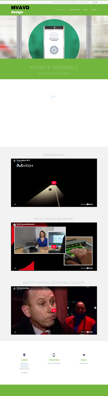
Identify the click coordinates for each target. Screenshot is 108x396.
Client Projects (60, 10)
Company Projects (74, 10)
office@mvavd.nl (84, 2)
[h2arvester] (96, 2)
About (86, 10)
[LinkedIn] (94, 2)
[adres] (24, 363)
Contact (94, 10)
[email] (84, 359)
